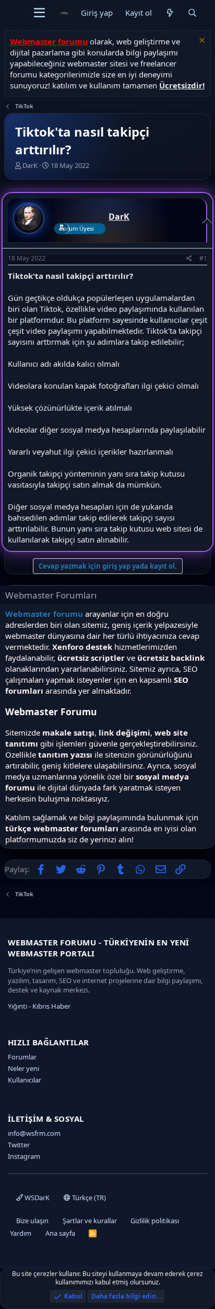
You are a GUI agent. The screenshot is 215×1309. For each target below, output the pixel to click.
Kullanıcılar (24, 1080)
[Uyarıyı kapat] (200, 41)
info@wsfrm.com (34, 1133)
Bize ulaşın (32, 1220)
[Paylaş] (189, 259)
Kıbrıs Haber (51, 1006)
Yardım (20, 1233)
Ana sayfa (60, 1233)
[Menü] (39, 13)
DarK (30, 165)
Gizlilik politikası (154, 1220)
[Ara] (192, 12)
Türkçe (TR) (88, 1197)
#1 (203, 258)
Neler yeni (23, 1068)
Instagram (24, 1156)
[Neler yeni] (169, 12)
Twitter (19, 1144)
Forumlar (22, 1057)
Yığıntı (17, 1006)
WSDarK (36, 1197)
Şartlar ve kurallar (90, 1220)
